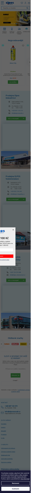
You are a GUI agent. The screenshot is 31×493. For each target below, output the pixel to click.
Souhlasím (15, 489)
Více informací (25, 479)
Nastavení (15, 483)
